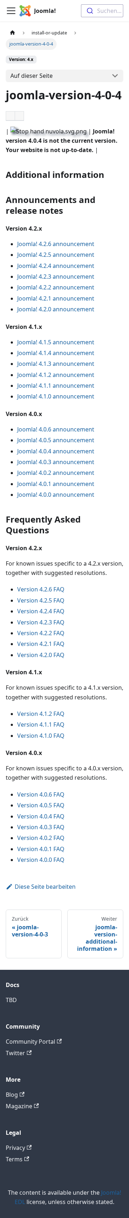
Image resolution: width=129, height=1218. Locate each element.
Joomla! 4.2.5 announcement (55, 255)
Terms (14, 1159)
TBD (11, 1000)
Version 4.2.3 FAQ (40, 622)
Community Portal (30, 1041)
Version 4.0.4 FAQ (40, 816)
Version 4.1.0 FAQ (40, 736)
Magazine (19, 1106)
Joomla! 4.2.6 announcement (55, 244)
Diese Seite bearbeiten (45, 887)
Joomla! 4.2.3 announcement (55, 276)
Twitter (15, 1053)
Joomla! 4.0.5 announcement (55, 440)
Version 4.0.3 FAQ (40, 827)
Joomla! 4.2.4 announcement (55, 266)
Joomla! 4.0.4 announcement (55, 451)
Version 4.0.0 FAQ (40, 860)
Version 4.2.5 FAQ (40, 600)
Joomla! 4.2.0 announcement (55, 309)
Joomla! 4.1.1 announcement (55, 386)
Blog (12, 1095)
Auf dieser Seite (31, 76)
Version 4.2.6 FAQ (40, 589)
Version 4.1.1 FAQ (40, 724)
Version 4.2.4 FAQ (40, 611)
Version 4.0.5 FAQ (40, 805)
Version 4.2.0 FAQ (40, 655)
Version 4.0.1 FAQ (40, 849)
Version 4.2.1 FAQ (40, 644)
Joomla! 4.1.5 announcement (55, 342)
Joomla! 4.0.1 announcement (55, 484)
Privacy (15, 1148)
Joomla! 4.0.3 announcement (55, 462)
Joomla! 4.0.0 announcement (55, 495)
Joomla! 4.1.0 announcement (55, 396)
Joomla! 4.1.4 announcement (55, 353)
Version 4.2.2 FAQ (40, 633)
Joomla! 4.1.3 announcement (55, 364)
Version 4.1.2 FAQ (40, 714)
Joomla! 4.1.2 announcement (55, 375)
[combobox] (102, 10)
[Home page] (12, 32)
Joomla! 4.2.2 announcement (55, 287)
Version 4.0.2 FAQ (40, 838)
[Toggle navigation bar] (11, 10)
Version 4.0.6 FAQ (40, 794)
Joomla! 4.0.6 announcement (55, 429)
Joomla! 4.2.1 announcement (55, 298)
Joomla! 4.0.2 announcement (55, 473)
